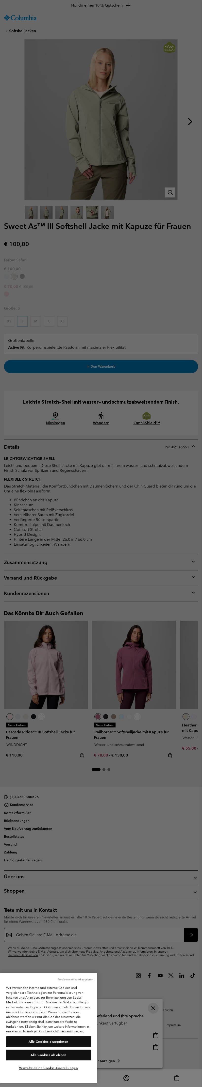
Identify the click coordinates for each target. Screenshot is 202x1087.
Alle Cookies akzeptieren (48, 1042)
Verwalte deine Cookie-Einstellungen (48, 1068)
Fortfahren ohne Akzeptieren (75, 979)
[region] (48, 1028)
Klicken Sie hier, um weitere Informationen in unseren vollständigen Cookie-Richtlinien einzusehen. (47, 1029)
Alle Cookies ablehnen (49, 1055)
